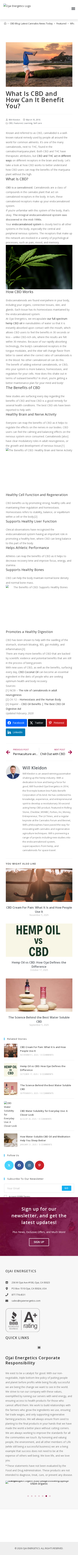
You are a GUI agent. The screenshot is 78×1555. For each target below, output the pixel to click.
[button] (73, 8)
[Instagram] (29, 1165)
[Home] (5, 23)
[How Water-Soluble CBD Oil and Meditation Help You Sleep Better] (10, 1140)
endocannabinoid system (26, 224)
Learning (28, 123)
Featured (18, 123)
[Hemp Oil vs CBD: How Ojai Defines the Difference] (10, 1070)
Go (66, 1188)
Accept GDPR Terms (19, 1196)
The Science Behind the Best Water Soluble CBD (39, 1019)
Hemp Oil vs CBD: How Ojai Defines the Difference (39, 964)
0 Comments (47, 1055)
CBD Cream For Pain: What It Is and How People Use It (39, 909)
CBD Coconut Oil (28, 672)
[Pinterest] (39, 1165)
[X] (9, 1165)
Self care (37, 123)
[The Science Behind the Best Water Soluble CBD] (10, 1089)
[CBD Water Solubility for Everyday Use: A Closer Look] (10, 1114)
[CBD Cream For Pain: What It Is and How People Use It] (10, 1050)
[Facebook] (19, 1165)
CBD (11, 123)
